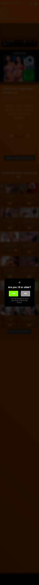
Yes (13, 294)
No (25, 294)
